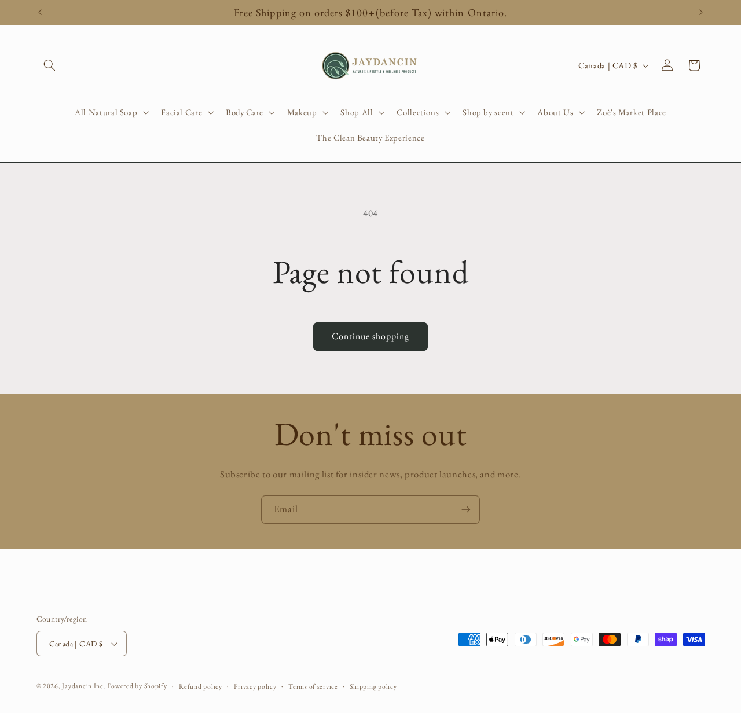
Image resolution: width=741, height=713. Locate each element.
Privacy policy (255, 686)
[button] (49, 65)
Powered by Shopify (137, 685)
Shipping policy (373, 686)
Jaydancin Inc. (83, 685)
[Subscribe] (466, 509)
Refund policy (200, 686)
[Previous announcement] (40, 12)
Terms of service (313, 686)
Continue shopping (371, 336)
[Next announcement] (701, 12)
